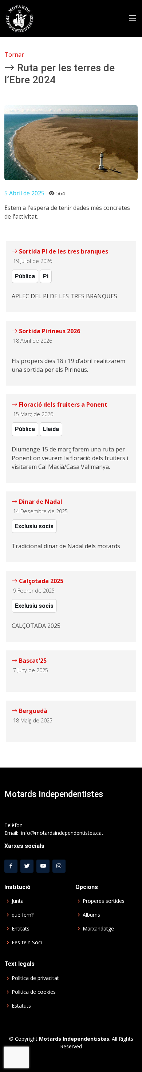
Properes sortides (104, 901)
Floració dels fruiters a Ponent (62, 404)
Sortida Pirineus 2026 (48, 331)
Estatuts (21, 1005)
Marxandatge (98, 928)
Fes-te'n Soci (27, 942)
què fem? (22, 914)
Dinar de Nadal (39, 502)
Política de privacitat (35, 978)
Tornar (14, 55)
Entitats (20, 928)
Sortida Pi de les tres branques (62, 251)
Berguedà (32, 711)
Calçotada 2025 (40, 581)
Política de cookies (34, 992)
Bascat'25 (32, 661)
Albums (91, 914)
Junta (18, 901)
